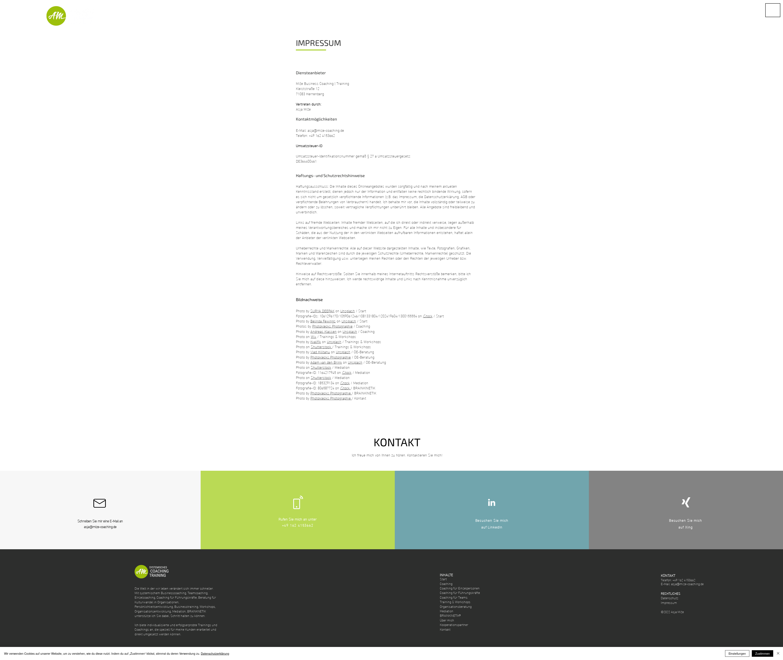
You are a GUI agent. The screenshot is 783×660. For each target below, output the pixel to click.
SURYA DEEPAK (322, 310)
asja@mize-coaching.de (325, 130)
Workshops (207, 606)
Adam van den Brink (326, 362)
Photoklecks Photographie (332, 325)
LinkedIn (495, 526)
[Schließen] (778, 653)
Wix (313, 336)
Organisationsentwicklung (153, 611)
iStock (427, 315)
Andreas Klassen (323, 331)
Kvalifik (315, 341)
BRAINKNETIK (196, 611)
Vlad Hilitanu (320, 351)
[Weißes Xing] (686, 502)
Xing (689, 526)
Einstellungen (737, 653)
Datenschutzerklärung (215, 653)
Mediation (179, 611)
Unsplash (347, 310)
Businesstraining (186, 606)
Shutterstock (321, 346)
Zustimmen (762, 653)
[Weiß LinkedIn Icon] (492, 502)
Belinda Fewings (323, 320)
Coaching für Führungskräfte (177, 597)
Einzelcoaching (145, 597)
